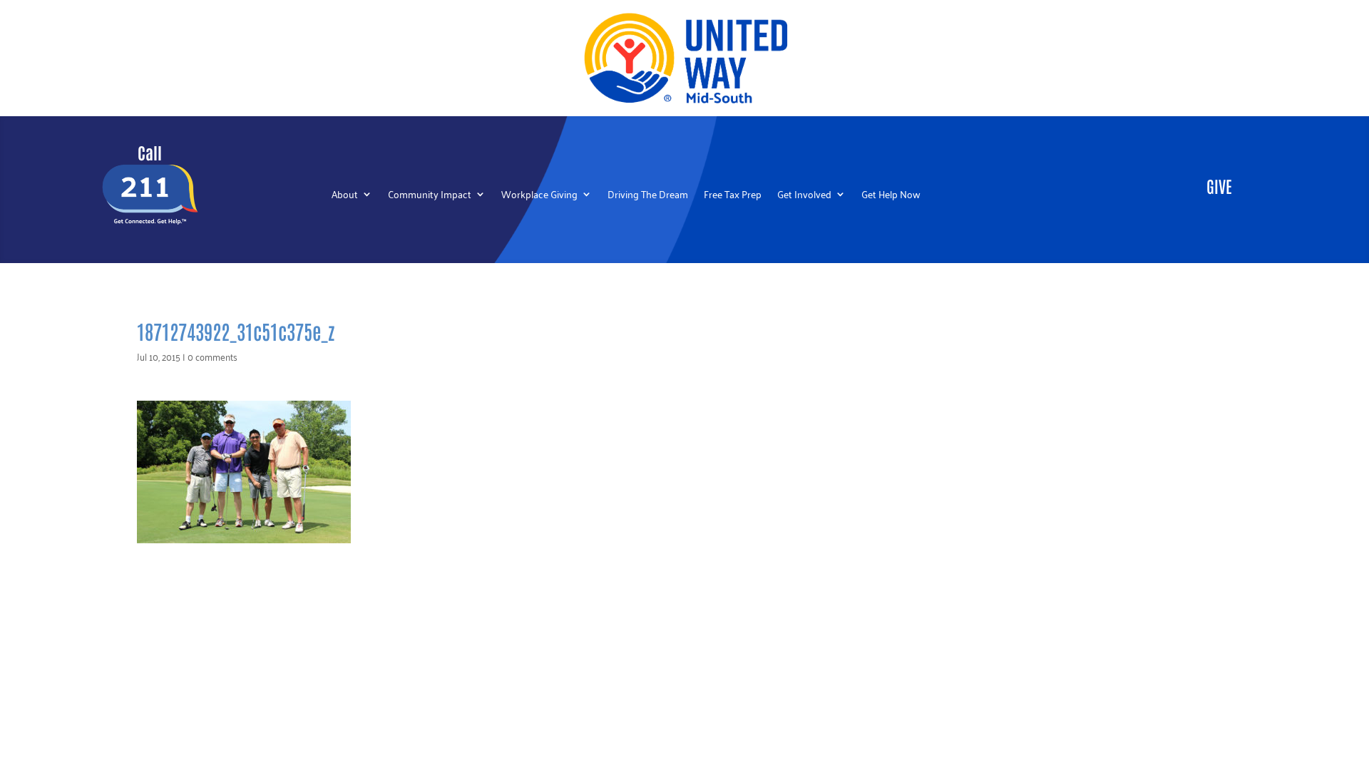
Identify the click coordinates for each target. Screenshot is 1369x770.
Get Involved (804, 195)
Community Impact (429, 195)
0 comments (212, 356)
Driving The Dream (647, 195)
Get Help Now (891, 195)
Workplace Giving (539, 195)
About (345, 195)
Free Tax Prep (733, 195)
